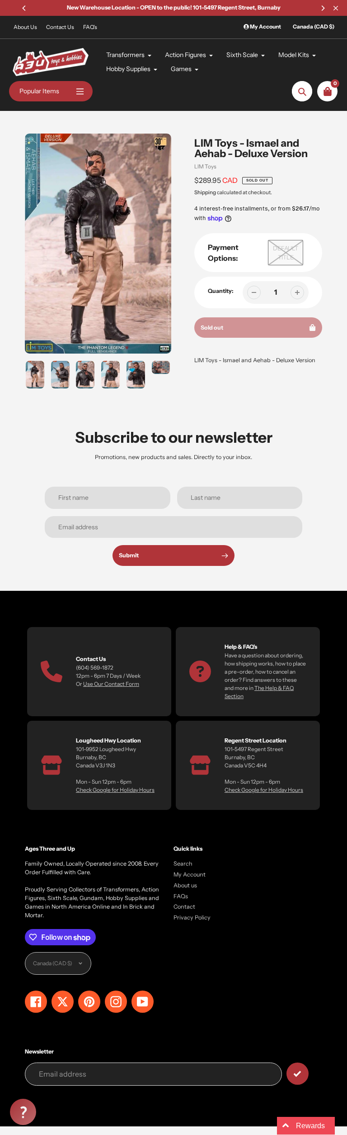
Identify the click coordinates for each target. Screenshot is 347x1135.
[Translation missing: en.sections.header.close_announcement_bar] (335, 8)
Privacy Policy (192, 917)
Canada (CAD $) (313, 26)
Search (183, 863)
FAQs (181, 896)
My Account (190, 874)
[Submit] (297, 1074)
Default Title (285, 252)
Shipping (205, 192)
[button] (23, 1112)
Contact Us (60, 27)
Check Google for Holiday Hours (115, 789)
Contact (184, 906)
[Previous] (24, 8)
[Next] (322, 8)
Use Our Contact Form (111, 683)
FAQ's (90, 27)
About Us (25, 27)
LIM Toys (205, 166)
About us (185, 885)
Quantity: (221, 290)
